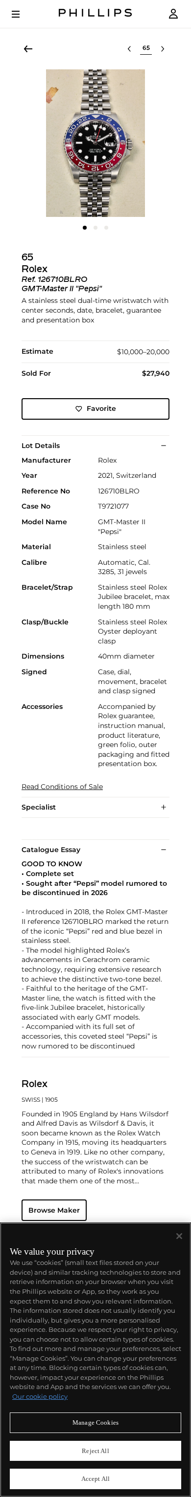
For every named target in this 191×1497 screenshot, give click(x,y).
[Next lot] (162, 49)
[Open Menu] (22, 14)
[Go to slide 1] (84, 227)
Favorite (101, 408)
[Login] (173, 14)
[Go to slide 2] (95, 227)
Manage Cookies (95, 1422)
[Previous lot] (129, 49)
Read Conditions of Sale (62, 787)
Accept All (95, 1478)
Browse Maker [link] (54, 1210)
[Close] (179, 1236)
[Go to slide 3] (106, 227)
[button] (95, 143)
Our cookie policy (40, 1396)
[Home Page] (95, 14)
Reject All (95, 1450)
